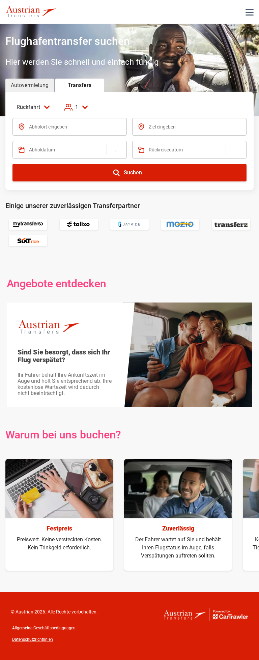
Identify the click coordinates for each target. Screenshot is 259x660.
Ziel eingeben (162, 127)
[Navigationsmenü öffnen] (249, 12)
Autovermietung (30, 85)
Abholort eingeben (48, 127)
